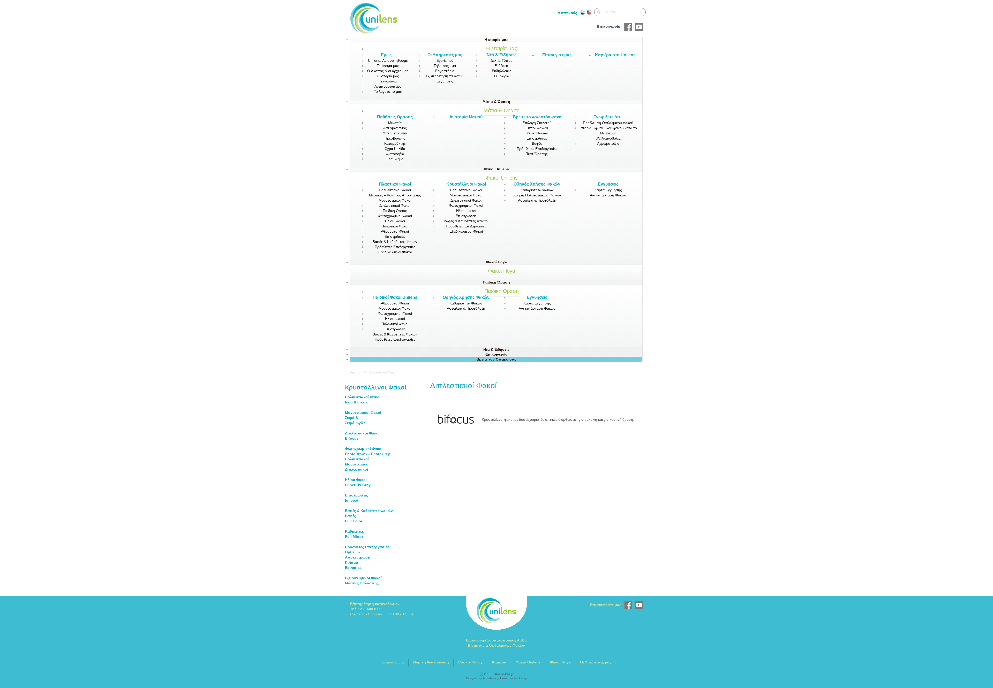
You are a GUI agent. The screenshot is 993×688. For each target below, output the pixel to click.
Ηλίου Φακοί (356, 480)
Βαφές (350, 516)
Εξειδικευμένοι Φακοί (363, 578)
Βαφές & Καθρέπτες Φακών (369, 511)
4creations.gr (491, 678)
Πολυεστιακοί (357, 459)
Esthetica (353, 567)
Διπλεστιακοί (356, 469)
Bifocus (352, 438)
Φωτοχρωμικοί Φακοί (363, 449)
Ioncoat (351, 500)
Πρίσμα (351, 562)
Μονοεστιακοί (357, 464)
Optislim (352, 552)
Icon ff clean (356, 402)
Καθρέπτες (354, 531)
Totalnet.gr (520, 678)
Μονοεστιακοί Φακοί (363, 412)
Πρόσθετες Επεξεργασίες (367, 547)
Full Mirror (354, 536)
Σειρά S (351, 418)
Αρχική (355, 372)
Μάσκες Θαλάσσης (362, 583)
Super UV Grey (358, 485)
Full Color (353, 521)
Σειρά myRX (355, 423)
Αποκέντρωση (357, 557)
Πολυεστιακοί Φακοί (362, 397)
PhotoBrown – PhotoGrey (367, 454)
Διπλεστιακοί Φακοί (362, 433)
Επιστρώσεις (356, 495)
